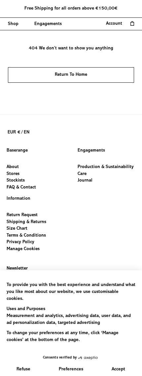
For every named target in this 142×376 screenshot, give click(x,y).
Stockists (16, 181)
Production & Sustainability (106, 167)
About (13, 167)
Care (82, 174)
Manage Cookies (23, 249)
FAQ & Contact (21, 187)
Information (18, 199)
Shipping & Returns (26, 222)
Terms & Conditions (26, 235)
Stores (13, 174)
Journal (85, 181)
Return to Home (71, 75)
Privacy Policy (20, 242)
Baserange (17, 151)
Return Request (22, 215)
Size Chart (17, 229)
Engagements (91, 151)
